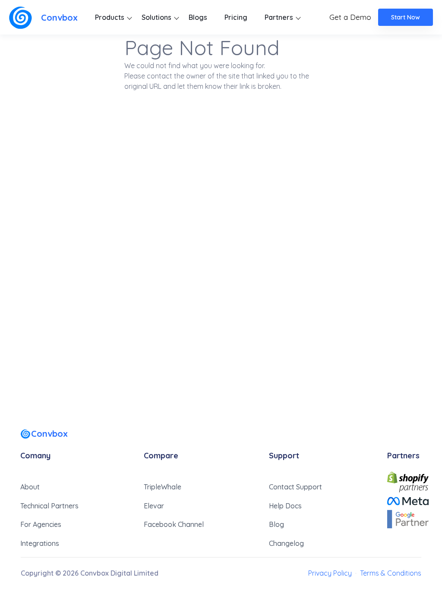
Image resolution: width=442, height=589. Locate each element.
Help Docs (285, 505)
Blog (276, 524)
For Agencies (40, 524)
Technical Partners (49, 505)
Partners (279, 17)
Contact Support (295, 486)
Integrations (39, 543)
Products (109, 17)
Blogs (198, 17)
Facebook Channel (174, 524)
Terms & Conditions (390, 573)
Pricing (235, 17)
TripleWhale (162, 486)
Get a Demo (350, 17)
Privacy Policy (330, 573)
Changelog (286, 543)
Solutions (156, 17)
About (30, 486)
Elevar (154, 505)
